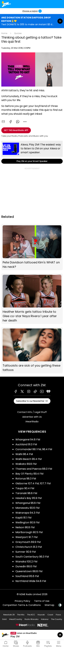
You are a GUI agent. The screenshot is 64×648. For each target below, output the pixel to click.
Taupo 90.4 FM (24, 488)
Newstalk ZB (8, 614)
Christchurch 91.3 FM (28, 547)
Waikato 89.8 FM (25, 464)
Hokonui (44, 619)
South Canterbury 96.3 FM (32, 557)
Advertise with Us (32, 416)
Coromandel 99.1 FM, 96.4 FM (33, 449)
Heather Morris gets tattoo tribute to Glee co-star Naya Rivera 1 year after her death (32, 298)
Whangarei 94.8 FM (27, 439)
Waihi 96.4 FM (24, 454)
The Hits (20, 614)
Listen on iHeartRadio (32, 635)
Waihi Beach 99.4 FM (28, 459)
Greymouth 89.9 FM (28, 542)
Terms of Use (41, 601)
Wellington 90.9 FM (27, 522)
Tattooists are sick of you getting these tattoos (32, 350)
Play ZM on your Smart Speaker (32, 152)
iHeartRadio (32, 421)
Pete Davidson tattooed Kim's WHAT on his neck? (32, 247)
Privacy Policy (22, 601)
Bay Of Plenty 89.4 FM (29, 474)
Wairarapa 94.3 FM (27, 513)
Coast (50, 614)
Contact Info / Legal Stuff (32, 412)
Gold (4, 619)
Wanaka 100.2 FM (26, 561)
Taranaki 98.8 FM (26, 493)
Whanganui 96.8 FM (27, 503)
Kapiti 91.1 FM (23, 517)
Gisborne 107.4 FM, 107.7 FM (33, 483)
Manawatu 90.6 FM (27, 508)
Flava (58, 614)
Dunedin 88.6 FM (25, 566)
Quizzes (18, 33)
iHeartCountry (15, 619)
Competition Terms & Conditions (22, 605)
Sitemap (49, 605)
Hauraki (41, 614)
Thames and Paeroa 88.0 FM (33, 469)
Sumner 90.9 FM (25, 552)
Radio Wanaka (31, 619)
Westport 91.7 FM (26, 537)
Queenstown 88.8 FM (28, 571)
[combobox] (25, 122)
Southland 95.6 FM (27, 576)
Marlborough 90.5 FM (29, 532)
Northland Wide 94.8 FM (30, 581)
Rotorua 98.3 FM (25, 478)
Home (4, 33)
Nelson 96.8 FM (24, 527)
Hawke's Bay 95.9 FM (28, 498)
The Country (56, 619)
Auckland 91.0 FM (26, 444)
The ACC (31, 614)
